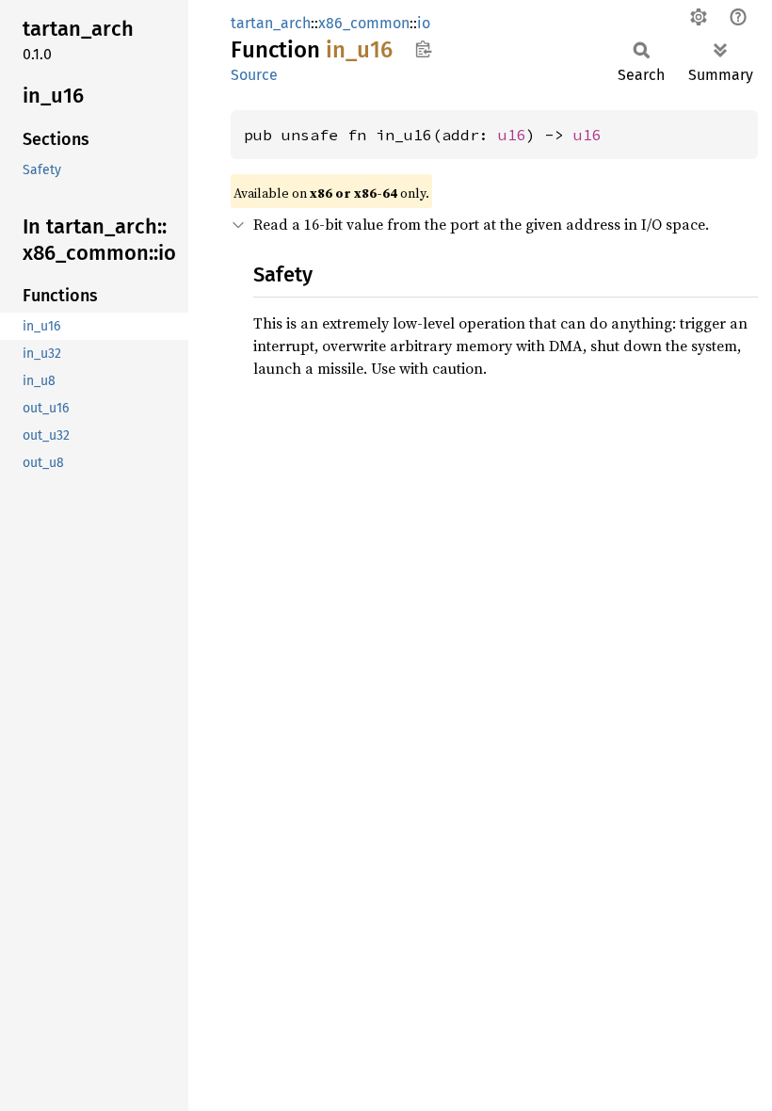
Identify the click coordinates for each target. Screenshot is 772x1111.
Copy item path (423, 49)
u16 (512, 134)
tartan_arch (271, 23)
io (423, 23)
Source (254, 75)
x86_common (364, 23)
